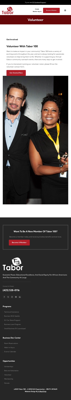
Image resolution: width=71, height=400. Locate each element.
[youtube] (15, 296)
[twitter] (8, 296)
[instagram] (12, 296)
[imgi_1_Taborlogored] (7, 7)
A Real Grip (42, 391)
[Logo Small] (13, 258)
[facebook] (4, 296)
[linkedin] (19, 296)
